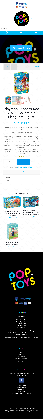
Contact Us (21, 362)
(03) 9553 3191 (22, 375)
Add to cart (24, 162)
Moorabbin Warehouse (21, 358)
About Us (21, 354)
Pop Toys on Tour (21, 360)
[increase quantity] (14, 162)
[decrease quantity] (5, 162)
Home (21, 352)
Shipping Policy (21, 385)
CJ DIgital (33, 408)
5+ (17, 167)
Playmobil (22, 167)
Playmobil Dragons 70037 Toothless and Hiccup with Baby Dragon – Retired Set (31, 212)
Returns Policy (22, 387)
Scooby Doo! (29, 167)
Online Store (21, 356)
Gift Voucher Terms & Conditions (21, 393)
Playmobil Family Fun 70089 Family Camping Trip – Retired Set (12, 213)
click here (35, 337)
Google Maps (14, 333)
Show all (36, 66)
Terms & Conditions (21, 391)
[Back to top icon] (39, 415)
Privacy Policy (21, 389)
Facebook (25, 333)
